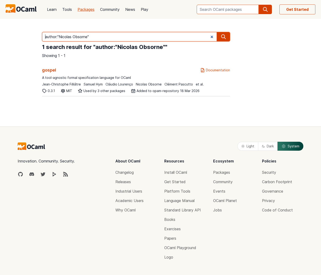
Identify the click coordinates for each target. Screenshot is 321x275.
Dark (270, 146)
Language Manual (179, 200)
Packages (86, 9)
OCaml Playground (180, 247)
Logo (168, 257)
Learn (52, 9)
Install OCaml (175, 172)
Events (219, 191)
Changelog (124, 172)
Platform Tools (177, 191)
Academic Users (129, 200)
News (130, 9)
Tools (67, 9)
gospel (49, 70)
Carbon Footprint (277, 181)
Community (110, 9)
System (293, 146)
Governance (272, 191)
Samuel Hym (93, 84)
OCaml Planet (225, 200)
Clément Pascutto (178, 84)
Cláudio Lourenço (119, 84)
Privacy (268, 200)
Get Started (297, 9)
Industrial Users (128, 191)
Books (169, 219)
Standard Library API (182, 210)
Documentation (218, 70)
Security (269, 172)
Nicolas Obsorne (149, 84)
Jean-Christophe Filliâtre (61, 84)
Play (144, 9)
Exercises (172, 228)
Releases (123, 181)
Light (250, 146)
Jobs (217, 210)
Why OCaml (125, 210)
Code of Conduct (277, 210)
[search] (265, 9)
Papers (170, 238)
